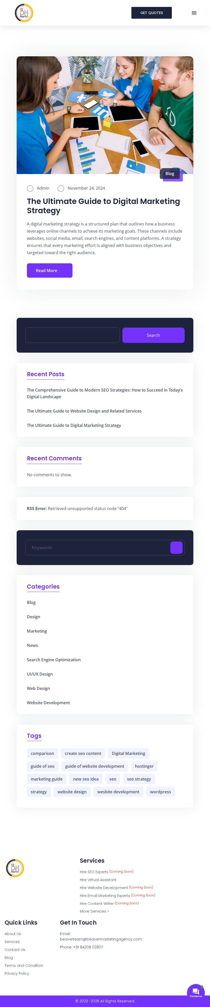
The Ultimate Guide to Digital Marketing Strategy (103, 206)
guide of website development (94, 766)
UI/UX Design (40, 674)
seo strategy (139, 779)
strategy (39, 792)
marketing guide (46, 779)
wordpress (160, 792)
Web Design (38, 688)
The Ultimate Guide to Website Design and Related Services (84, 411)
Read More (46, 270)
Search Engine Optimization (54, 660)
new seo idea (86, 779)
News (32, 645)
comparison (42, 753)
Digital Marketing (128, 753)
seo (112, 779)
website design (72, 792)
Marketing (37, 631)
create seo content (83, 753)
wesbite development (118, 792)
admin (42, 188)
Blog (169, 173)
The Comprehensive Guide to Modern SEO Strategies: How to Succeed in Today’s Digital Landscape (105, 393)
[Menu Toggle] (194, 12)
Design (33, 617)
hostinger (144, 766)
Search (153, 335)
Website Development (48, 703)
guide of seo (43, 766)
